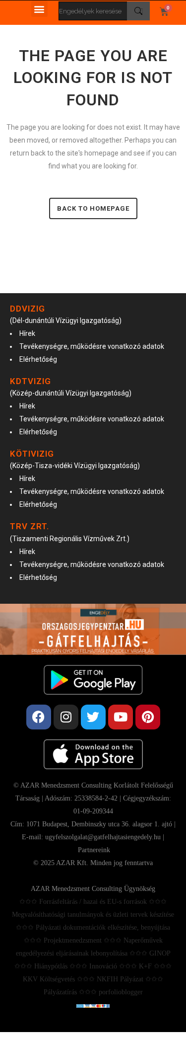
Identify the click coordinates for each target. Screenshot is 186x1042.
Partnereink (94, 850)
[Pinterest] (147, 717)
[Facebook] (38, 717)
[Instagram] (66, 717)
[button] (39, 8)
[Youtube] (120, 717)
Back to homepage (93, 208)
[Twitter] (93, 717)
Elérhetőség (38, 359)
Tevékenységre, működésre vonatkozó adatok (91, 346)
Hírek (27, 333)
